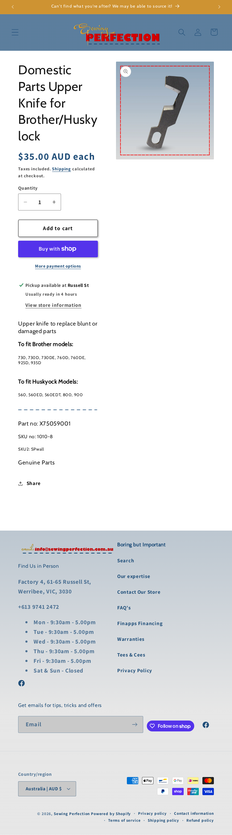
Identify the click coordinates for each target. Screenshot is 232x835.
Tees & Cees (131, 654)
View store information (53, 305)
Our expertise (133, 576)
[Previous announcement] (12, 7)
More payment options (58, 266)
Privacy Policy (134, 670)
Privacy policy (152, 813)
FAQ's (124, 607)
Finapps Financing (140, 623)
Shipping (61, 169)
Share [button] (34, 483)
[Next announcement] (219, 7)
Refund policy (200, 820)
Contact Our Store (138, 592)
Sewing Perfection (72, 813)
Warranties (130, 639)
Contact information (194, 813)
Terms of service (124, 820)
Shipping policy (163, 820)
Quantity (28, 188)
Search (125, 560)
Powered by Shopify (111, 813)
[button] (15, 32)
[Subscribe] (135, 724)
